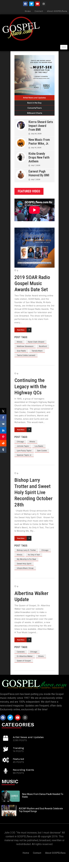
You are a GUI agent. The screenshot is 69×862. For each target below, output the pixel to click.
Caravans (21, 652)
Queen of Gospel (24, 661)
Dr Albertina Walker (25, 656)
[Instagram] (43, 4)
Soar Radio (21, 351)
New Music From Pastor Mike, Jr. (39, 141)
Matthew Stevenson (25, 346)
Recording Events (23, 769)
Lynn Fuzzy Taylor (24, 450)
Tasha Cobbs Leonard (26, 355)
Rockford (43, 346)
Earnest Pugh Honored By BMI (39, 173)
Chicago (20, 441)
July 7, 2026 (35, 165)
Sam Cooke (42, 450)
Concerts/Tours (34, 108)
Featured (18, 758)
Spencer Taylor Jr (24, 455)
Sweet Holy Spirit (24, 563)
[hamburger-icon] (63, 47)
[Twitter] (31, 4)
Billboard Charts (34, 113)
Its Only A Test (34, 555)
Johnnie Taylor (23, 446)
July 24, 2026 (36, 134)
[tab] (34, 97)
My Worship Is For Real (26, 559)
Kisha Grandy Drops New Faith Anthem (39, 157)
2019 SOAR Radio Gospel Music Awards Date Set (32, 283)
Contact (38, 11)
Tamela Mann (37, 351)
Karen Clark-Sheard (36, 342)
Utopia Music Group (25, 568)
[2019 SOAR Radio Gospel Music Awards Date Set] (34, 248)
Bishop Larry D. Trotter (26, 550)
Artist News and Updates (34, 97)
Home (28, 11)
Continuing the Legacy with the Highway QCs (30, 386)
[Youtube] (37, 4)
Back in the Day (34, 103)
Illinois (19, 342)
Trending (18, 748)
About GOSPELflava (57, 11)
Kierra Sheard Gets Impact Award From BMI (41, 125)
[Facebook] (25, 4)
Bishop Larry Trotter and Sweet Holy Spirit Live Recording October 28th (33, 492)
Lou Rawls (39, 446)
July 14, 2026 (36, 147)
